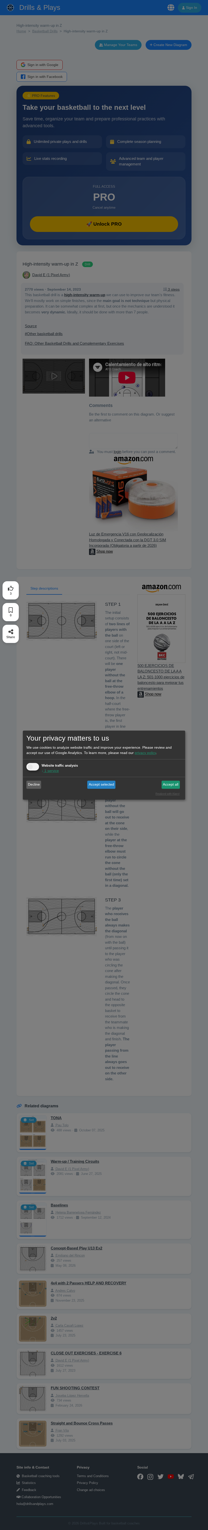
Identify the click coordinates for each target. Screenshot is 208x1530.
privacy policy (145, 753)
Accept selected (101, 785)
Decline (34, 785)
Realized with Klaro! (167, 793)
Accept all (170, 785)
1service (50, 771)
